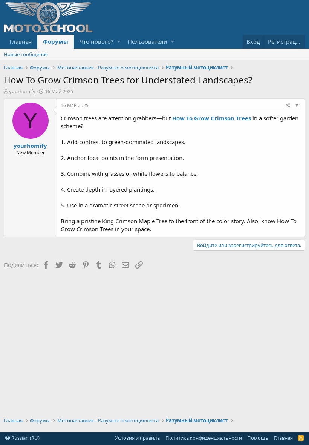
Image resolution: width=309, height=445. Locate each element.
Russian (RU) (25, 437)
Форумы (55, 41)
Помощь (257, 437)
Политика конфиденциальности (203, 437)
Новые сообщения (26, 54)
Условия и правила (137, 437)
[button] (118, 42)
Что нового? (96, 41)
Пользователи (147, 41)
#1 (298, 105)
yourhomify (22, 91)
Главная (20, 41)
